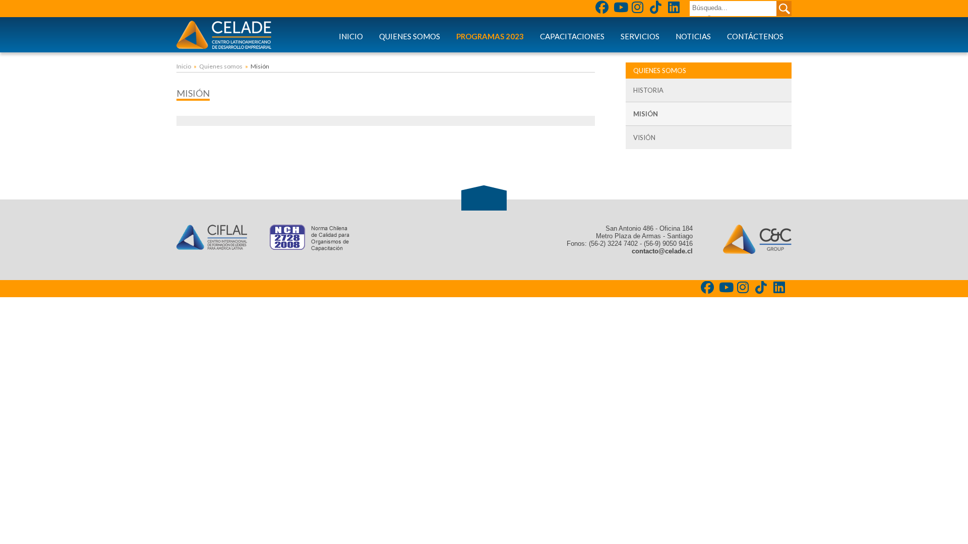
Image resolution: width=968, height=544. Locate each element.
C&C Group (757, 239)
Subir (484, 198)
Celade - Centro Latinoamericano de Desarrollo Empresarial (223, 35)
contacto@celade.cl (662, 251)
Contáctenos (755, 36)
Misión (645, 114)
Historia (648, 90)
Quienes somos (409, 36)
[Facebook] (603, 8)
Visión (644, 137)
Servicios (640, 36)
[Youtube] (621, 8)
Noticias (693, 36)
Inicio (351, 36)
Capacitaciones (572, 36)
